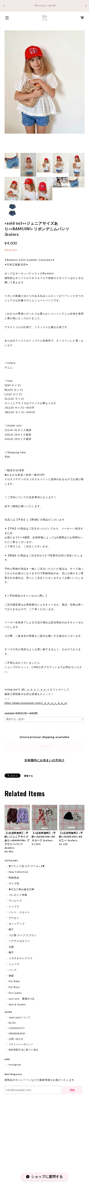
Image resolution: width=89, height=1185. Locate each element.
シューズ (14, 964)
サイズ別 (14, 883)
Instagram (15, 1064)
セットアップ (17, 923)
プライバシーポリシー (21, 1044)
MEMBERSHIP (17, 1033)
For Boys (14, 987)
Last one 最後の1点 (22, 998)
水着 (11, 946)
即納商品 (14, 877)
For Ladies (15, 992)
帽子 (11, 952)
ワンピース (15, 900)
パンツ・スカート (19, 912)
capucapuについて (20, 1017)
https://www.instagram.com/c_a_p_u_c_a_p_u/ (36, 703)
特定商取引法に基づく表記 (23, 1049)
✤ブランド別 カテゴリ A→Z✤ (27, 866)
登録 (72, 1090)
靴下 (11, 929)
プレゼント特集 (18, 894)
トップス (14, 906)
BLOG (12, 1022)
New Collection (18, 871)
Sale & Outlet (17, 1004)
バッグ (13, 969)
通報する (28, 776)
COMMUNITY (17, 1028)
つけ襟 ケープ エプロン (23, 935)
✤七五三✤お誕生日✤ (21, 889)
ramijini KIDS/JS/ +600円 (21, 713)
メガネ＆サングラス (21, 958)
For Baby (14, 981)
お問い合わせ (16, 1038)
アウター (14, 918)
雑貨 (11, 975)
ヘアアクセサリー (19, 941)
